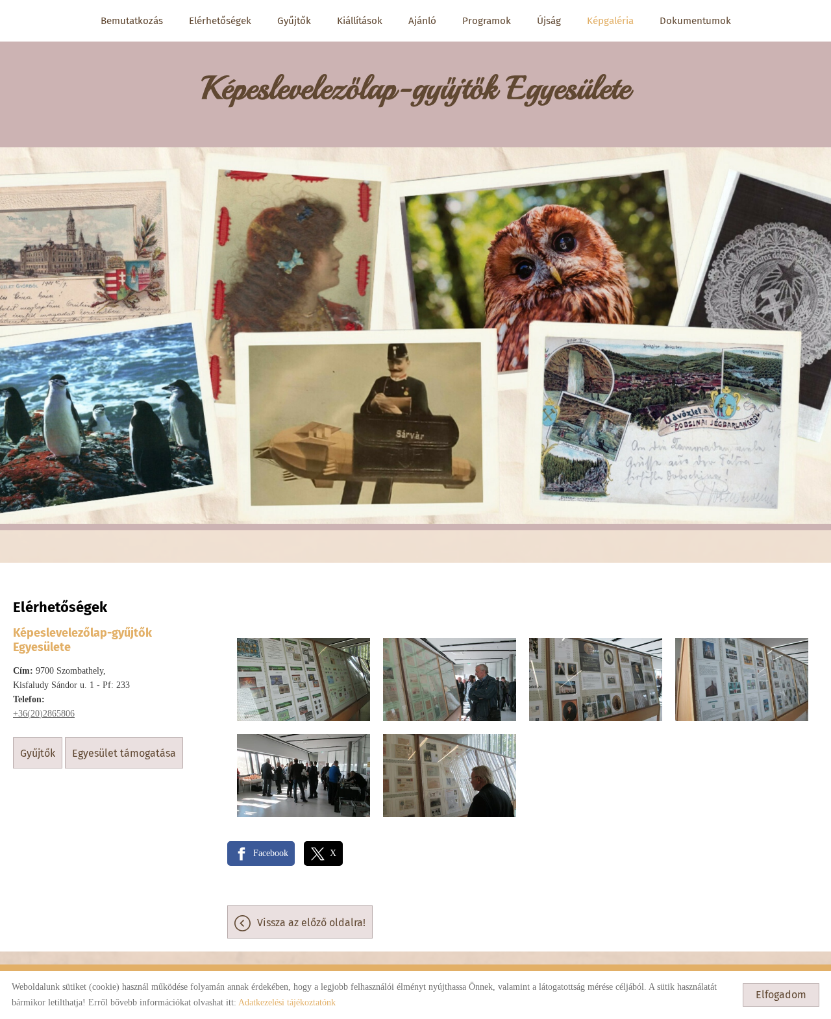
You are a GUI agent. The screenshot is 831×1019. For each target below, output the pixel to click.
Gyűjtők (294, 21)
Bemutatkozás (132, 21)
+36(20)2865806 (44, 713)
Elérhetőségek (220, 21)
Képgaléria (610, 21)
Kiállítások (359, 21)
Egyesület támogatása (124, 753)
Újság (549, 21)
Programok (486, 21)
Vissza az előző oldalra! (311, 922)
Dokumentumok (695, 21)
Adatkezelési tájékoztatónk (287, 1002)
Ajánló (422, 21)
